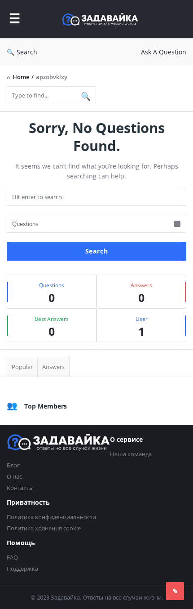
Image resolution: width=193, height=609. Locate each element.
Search (27, 52)
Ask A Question (163, 52)
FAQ (12, 557)
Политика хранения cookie (44, 528)
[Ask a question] (175, 591)
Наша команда (131, 454)
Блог (13, 465)
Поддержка (22, 569)
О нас (14, 476)
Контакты (20, 488)
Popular (22, 367)
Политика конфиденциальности (51, 517)
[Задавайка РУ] (102, 19)
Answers (53, 367)
